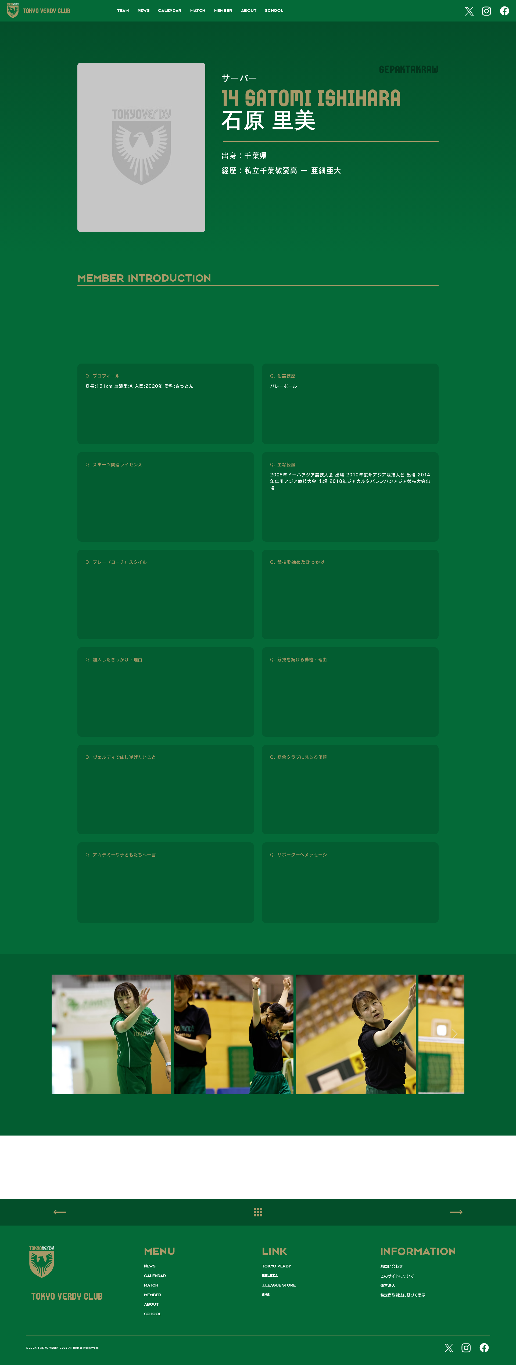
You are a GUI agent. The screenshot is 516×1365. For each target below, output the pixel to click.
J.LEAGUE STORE (279, 1285)
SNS (266, 1295)
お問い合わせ (391, 1266)
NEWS (149, 1266)
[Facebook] (505, 11)
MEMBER (152, 1295)
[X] (468, 11)
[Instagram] (487, 11)
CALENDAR (155, 1276)
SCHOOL (152, 1314)
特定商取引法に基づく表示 (402, 1295)
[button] (123, 11)
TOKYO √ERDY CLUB (67, 1297)
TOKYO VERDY (276, 1266)
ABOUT (151, 1304)
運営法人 (387, 1285)
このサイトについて (397, 1276)
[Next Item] (455, 1034)
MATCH (151, 1285)
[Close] (456, 1212)
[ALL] (258, 1212)
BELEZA (270, 1276)
